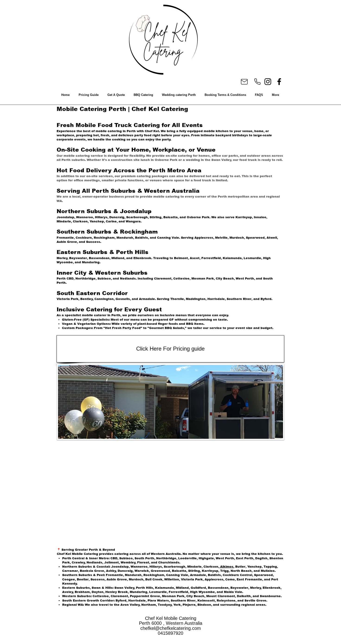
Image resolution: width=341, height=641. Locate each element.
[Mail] (244, 81)
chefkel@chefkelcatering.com (170, 628)
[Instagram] (267, 81)
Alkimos (226, 566)
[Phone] (257, 81)
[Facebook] (279, 81)
